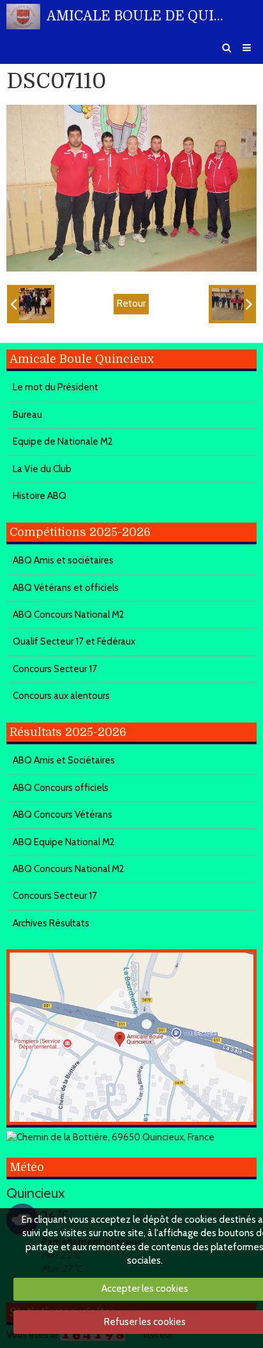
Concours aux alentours (61, 695)
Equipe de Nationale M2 (63, 441)
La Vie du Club (42, 469)
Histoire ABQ (39, 496)
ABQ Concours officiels (61, 787)
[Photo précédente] (30, 304)
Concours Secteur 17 (55, 669)
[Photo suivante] (232, 304)
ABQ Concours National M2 (68, 614)
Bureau (27, 414)
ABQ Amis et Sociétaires (64, 760)
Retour (131, 303)
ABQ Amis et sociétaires (63, 560)
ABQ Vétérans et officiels (66, 588)
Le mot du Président (55, 387)
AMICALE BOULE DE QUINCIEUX (138, 16)
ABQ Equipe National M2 (64, 842)
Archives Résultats (51, 923)
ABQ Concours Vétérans (62, 814)
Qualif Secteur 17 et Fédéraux (74, 641)
